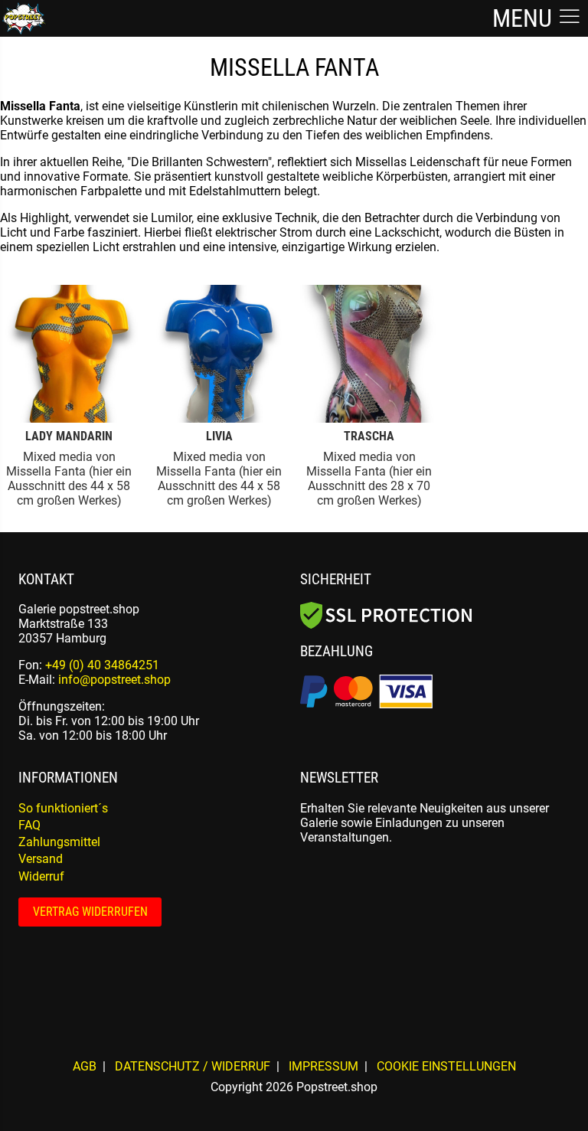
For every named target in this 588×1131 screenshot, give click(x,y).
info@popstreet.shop (114, 679)
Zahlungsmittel (59, 842)
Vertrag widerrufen (90, 911)
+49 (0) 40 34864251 (102, 665)
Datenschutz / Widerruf (192, 1066)
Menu (524, 18)
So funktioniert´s (63, 808)
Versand (40, 859)
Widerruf (41, 876)
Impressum (323, 1066)
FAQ (29, 825)
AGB (84, 1066)
